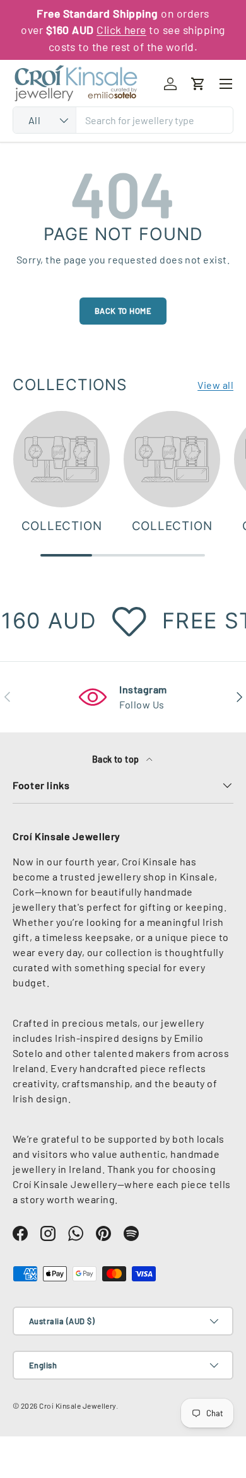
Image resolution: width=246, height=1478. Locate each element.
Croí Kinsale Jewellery (77, 1405)
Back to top (117, 759)
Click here (121, 30)
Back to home (123, 311)
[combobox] (123, 120)
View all (215, 385)
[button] (198, 84)
